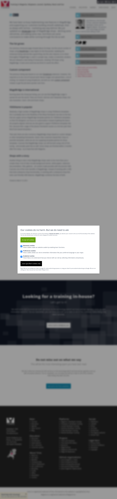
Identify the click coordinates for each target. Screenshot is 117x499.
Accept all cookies (28, 240)
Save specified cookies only (31, 264)
